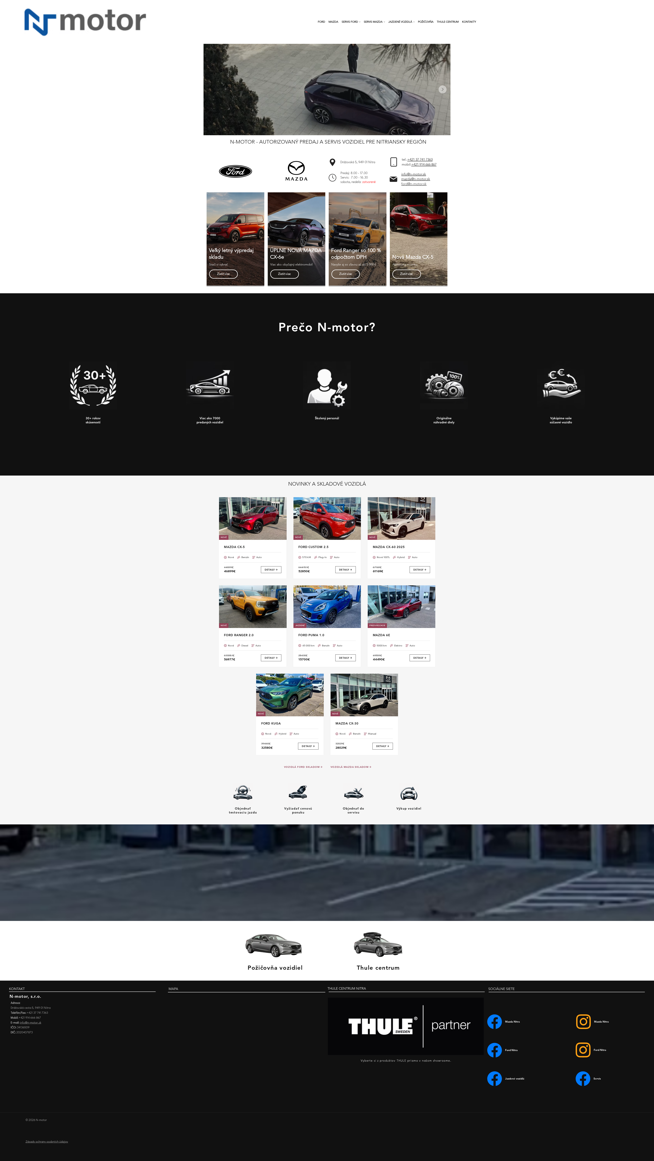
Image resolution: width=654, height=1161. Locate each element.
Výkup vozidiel (409, 808)
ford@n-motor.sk (413, 184)
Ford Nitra (600, 1050)
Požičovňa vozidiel (275, 967)
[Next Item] (443, 89)
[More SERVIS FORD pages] (359, 22)
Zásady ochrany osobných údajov (47, 1141)
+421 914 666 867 (424, 164)
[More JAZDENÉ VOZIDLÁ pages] (414, 22)
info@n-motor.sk (413, 174)
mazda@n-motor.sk (415, 179)
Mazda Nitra (601, 1021)
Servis (597, 1078)
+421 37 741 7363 (420, 159)
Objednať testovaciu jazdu (243, 810)
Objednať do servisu (353, 810)
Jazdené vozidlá (514, 1078)
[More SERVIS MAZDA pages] (384, 22)
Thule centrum (378, 967)
